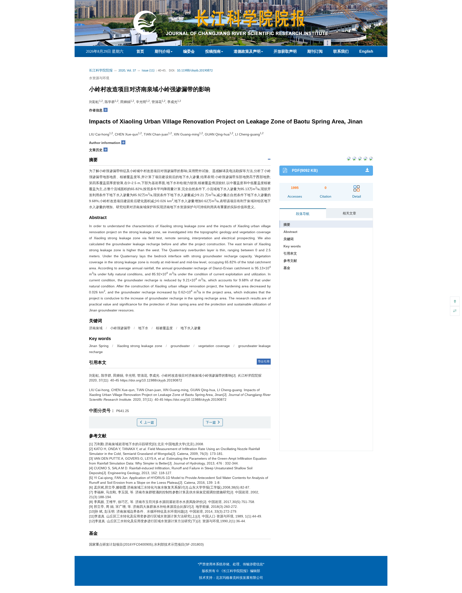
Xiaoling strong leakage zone (139, 346)
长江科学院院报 (101, 70)
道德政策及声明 (247, 51)
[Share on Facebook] (348, 158)
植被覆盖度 (164, 328)
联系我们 (341, 51)
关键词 (288, 239)
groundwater (180, 346)
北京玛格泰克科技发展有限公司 (239, 578)
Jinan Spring (99, 346)
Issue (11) (148, 70)
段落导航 (302, 214)
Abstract (290, 232)
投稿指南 (213, 51)
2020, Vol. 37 (127, 70)
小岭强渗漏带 (120, 328)
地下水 (143, 328)
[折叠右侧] (455, 311)
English (366, 51)
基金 (286, 268)
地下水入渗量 (190, 328)
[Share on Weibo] (359, 158)
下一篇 (211, 422)
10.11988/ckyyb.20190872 (195, 70)
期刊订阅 (315, 51)
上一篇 (148, 422)
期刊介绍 (162, 51)
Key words (292, 246)
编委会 (189, 51)
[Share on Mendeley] (370, 158)
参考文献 (290, 261)
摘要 (286, 224)
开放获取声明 (285, 51)
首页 (140, 51)
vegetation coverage (214, 346)
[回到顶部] (455, 301)
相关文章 (349, 213)
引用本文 (290, 253)
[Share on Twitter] (354, 158)
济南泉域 (96, 328)
